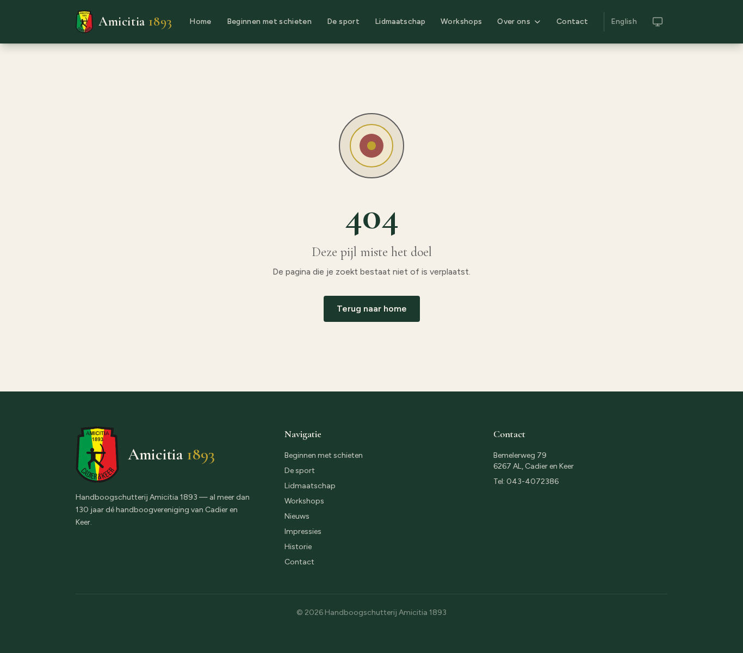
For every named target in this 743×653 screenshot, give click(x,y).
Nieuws (296, 516)
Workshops (461, 21)
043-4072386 (532, 481)
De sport (343, 21)
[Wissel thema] (657, 22)
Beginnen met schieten (269, 21)
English (624, 21)
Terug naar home (372, 308)
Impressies (302, 531)
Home (200, 21)
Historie (298, 546)
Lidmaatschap (400, 21)
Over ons (513, 21)
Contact (572, 21)
